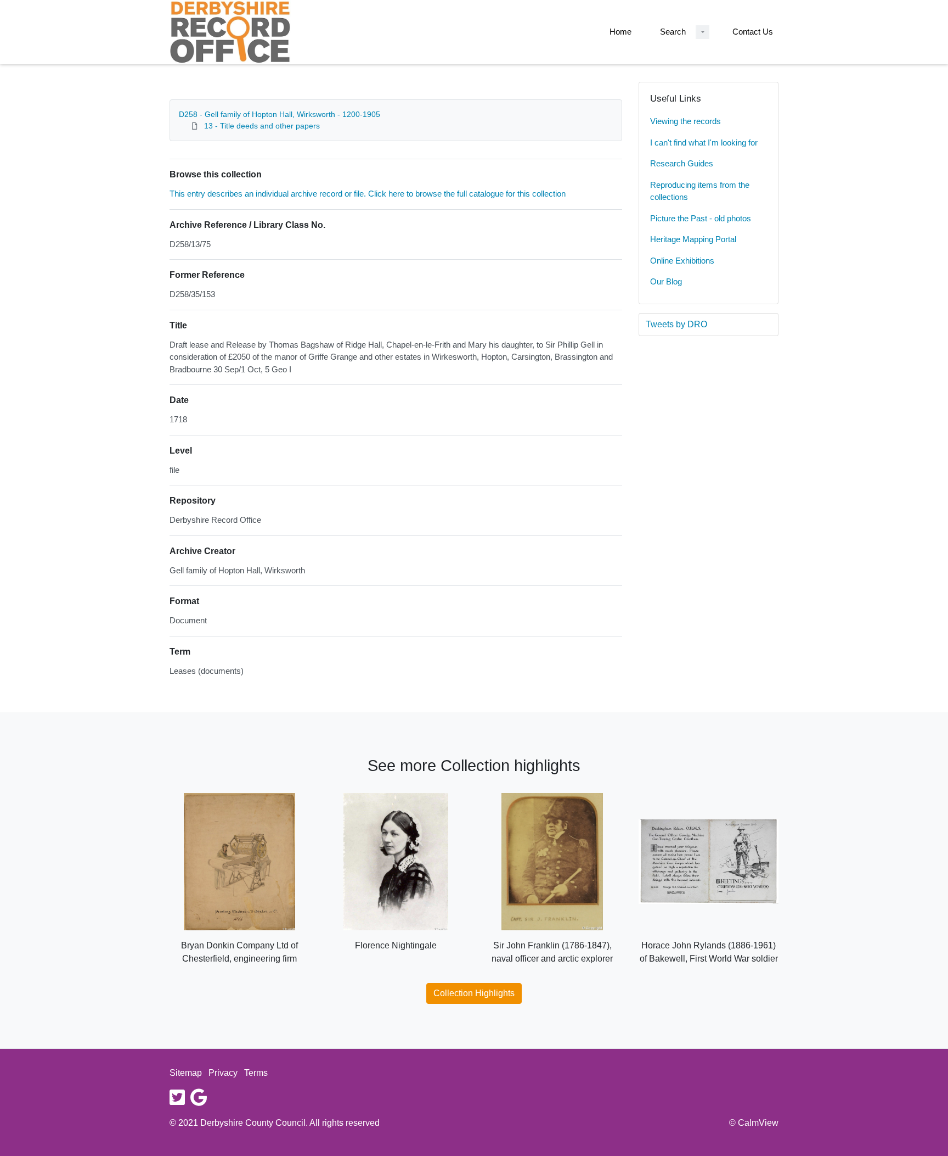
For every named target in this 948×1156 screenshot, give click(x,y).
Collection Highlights (474, 993)
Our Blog (666, 281)
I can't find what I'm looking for (704, 142)
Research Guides (681, 163)
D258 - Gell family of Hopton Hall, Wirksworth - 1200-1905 (279, 114)
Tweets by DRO (676, 324)
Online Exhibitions (682, 260)
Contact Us (752, 31)
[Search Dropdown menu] (702, 32)
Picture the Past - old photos (700, 218)
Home (620, 31)
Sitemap (186, 1072)
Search (673, 31)
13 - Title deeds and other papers (262, 125)
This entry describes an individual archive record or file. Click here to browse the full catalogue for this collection (368, 193)
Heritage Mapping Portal (693, 239)
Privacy (223, 1072)
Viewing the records (685, 121)
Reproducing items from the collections (699, 191)
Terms (256, 1072)
